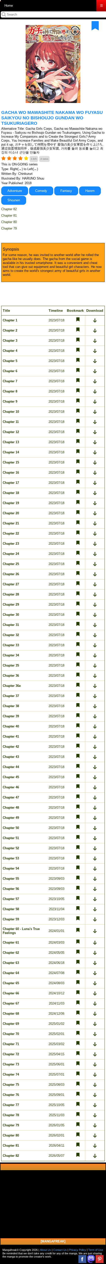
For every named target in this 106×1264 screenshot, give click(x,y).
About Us (45, 1249)
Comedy (41, 191)
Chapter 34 (11, 655)
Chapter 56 (11, 889)
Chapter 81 (9, 215)
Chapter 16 (11, 472)
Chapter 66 (11, 993)
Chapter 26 (11, 574)
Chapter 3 (10, 340)
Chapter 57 (11, 899)
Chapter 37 (11, 696)
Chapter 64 (11, 973)
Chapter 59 (11, 919)
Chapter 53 (11, 858)
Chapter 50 (11, 828)
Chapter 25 (11, 564)
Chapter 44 (11, 767)
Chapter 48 (11, 807)
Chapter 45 (11, 777)
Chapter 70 (11, 1034)
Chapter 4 (10, 351)
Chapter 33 (11, 645)
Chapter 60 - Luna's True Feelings (21, 931)
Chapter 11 (11, 422)
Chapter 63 (11, 963)
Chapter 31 (11, 625)
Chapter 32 (11, 635)
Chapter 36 (11, 675)
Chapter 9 (10, 401)
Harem (90, 191)
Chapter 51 (11, 838)
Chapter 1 (10, 320)
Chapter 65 (11, 983)
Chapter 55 (11, 878)
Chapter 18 (11, 493)
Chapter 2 (10, 330)
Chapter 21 (11, 523)
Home (8, 5)
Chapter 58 (11, 909)
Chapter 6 (10, 371)
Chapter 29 (11, 604)
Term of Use (95, 1249)
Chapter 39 (11, 716)
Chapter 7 (10, 381)
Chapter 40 (11, 726)
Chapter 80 (9, 222)
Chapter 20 (11, 513)
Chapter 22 (11, 533)
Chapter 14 (11, 452)
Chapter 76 (11, 1095)
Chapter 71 (11, 1044)
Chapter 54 (11, 868)
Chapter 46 (11, 787)
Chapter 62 (11, 952)
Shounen (13, 200)
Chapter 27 (11, 584)
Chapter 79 (9, 228)
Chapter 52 (11, 848)
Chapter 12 (11, 432)
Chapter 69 (11, 1024)
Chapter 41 (11, 736)
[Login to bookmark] (95, 26)
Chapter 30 (11, 615)
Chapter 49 (11, 818)
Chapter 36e (12, 686)
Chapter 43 (11, 757)
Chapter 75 (11, 1084)
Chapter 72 (11, 1054)
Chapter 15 (11, 462)
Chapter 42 (11, 746)
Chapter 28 (11, 594)
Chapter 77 (11, 1105)
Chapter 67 (11, 1003)
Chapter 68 (11, 1013)
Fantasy (66, 191)
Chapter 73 (11, 1064)
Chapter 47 (11, 797)
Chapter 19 (11, 503)
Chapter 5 (10, 361)
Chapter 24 (11, 554)
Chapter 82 (9, 209)
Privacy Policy (77, 1249)
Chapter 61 (11, 942)
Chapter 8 (10, 391)
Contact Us (60, 1249)
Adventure (14, 191)
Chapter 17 (11, 483)
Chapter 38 (11, 706)
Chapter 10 (11, 411)
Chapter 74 (11, 1074)
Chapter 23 (11, 543)
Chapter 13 (11, 442)
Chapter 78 (11, 1115)
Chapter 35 (11, 665)
